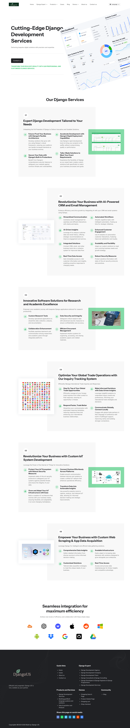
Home (32, 4)
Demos (75, 4)
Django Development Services (90, 685)
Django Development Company (91, 673)
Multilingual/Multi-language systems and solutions (66, 701)
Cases (62, 4)
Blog (68, 4)
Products (53, 4)
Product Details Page (88, 699)
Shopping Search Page (86, 695)
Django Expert (41, 4)
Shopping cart (85, 701)
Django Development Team (89, 675)
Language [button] (115, 4)
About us (84, 4)
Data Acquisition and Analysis (65, 706)
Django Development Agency (90, 670)
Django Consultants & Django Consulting (94, 678)
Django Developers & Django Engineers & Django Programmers (96, 681)
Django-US (35, 725)
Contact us (93, 4)
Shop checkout (86, 704)
